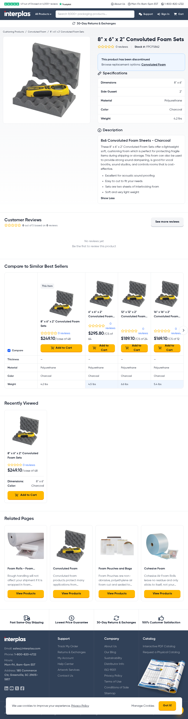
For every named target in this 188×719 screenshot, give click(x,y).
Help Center (66, 664)
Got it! (167, 705)
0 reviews (64, 333)
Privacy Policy (113, 675)
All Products (42, 14)
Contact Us (65, 675)
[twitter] (17, 688)
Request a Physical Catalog (161, 652)
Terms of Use (112, 681)
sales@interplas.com (26, 648)
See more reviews (167, 221)
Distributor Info (114, 664)
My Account (66, 658)
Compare (17, 350)
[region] (46, 80)
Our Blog (110, 652)
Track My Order (68, 646)
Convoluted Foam (153, 64)
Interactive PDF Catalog (159, 646)
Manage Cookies (142, 706)
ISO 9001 (110, 670)
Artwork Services (68, 670)
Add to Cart (64, 347)
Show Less (108, 198)
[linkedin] (6, 688)
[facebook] (22, 688)
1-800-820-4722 (25, 654)
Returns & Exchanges (72, 652)
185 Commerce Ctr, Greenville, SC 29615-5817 (21, 675)
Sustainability (113, 658)
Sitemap (109, 693)
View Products (25, 593)
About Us (110, 646)
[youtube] (12, 688)
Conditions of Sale (116, 687)
